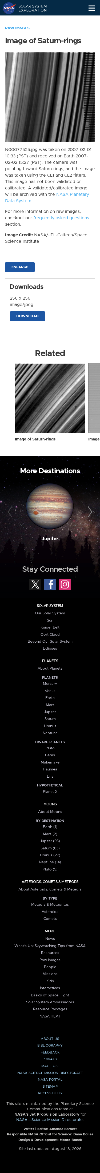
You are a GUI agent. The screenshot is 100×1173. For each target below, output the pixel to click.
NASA (7, 8)
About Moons (50, 812)
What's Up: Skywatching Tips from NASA (50, 946)
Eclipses (50, 648)
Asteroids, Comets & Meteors (50, 882)
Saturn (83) (50, 848)
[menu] (92, 8)
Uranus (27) (50, 855)
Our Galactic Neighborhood (29, 20)
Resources (50, 953)
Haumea (50, 769)
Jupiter (50, 538)
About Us (50, 1039)
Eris (50, 776)
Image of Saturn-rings (35, 439)
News (50, 939)
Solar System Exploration (29, 8)
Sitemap (50, 1086)
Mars (50, 705)
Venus (50, 691)
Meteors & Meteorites (50, 904)
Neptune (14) (50, 862)
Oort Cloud (50, 635)
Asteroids (50, 912)
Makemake (50, 762)
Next (89, 512)
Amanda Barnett (63, 1129)
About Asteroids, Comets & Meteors (50, 889)
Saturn (50, 719)
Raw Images (17, 28)
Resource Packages (50, 1009)
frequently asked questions (61, 218)
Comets (50, 919)
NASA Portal (50, 1079)
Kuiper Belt (50, 627)
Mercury (50, 684)
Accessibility (50, 1093)
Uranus (50, 726)
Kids (50, 981)
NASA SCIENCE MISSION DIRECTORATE (50, 1073)
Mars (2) (50, 834)
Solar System (50, 606)
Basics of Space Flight (50, 995)
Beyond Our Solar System (50, 641)
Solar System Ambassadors (50, 1002)
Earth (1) (50, 827)
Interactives (50, 988)
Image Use (50, 1066)
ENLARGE (19, 267)
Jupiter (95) (50, 841)
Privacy (50, 1059)
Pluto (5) (50, 869)
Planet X (50, 792)
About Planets (50, 668)
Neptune (50, 733)
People (50, 967)
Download (27, 316)
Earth (50, 698)
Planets (50, 661)
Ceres (50, 755)
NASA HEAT (50, 1016)
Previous (10, 512)
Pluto (50, 748)
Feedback (50, 1052)
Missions (50, 974)
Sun (50, 620)
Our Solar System (50, 613)
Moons (50, 804)
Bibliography (50, 1045)
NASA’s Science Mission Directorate (49, 1120)
